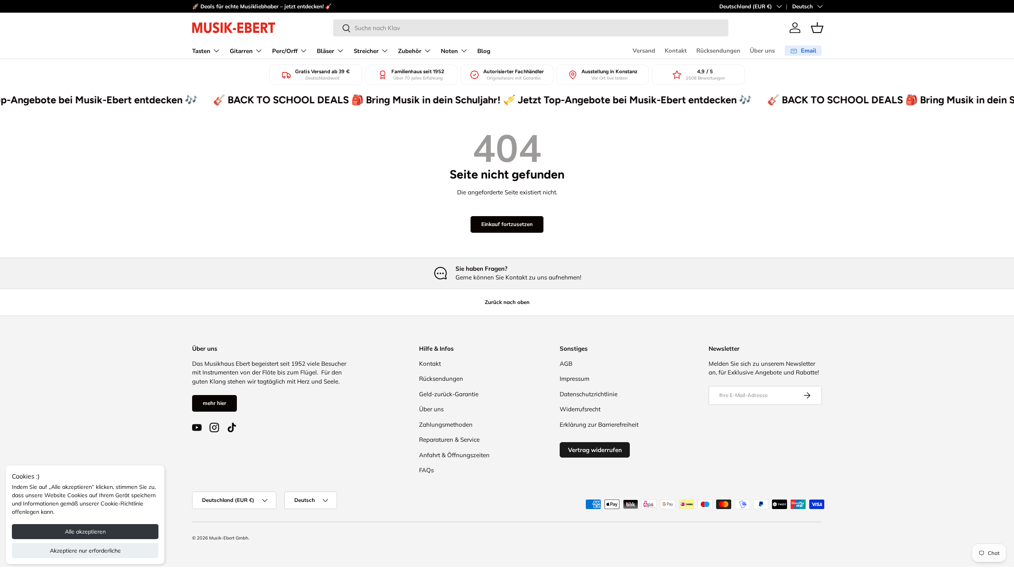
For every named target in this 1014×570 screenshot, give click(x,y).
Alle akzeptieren (85, 531)
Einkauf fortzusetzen (507, 224)
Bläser (325, 51)
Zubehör (409, 51)
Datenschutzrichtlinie (589, 394)
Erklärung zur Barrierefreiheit (599, 424)
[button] (817, 27)
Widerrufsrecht (580, 409)
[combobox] (530, 27)
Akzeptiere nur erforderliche (85, 550)
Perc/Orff (284, 51)
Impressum (574, 378)
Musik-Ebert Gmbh (228, 538)
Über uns (762, 51)
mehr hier (214, 403)
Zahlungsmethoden (446, 424)
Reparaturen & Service (449, 439)
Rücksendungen (718, 51)
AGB (566, 363)
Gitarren (241, 51)
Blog (483, 51)
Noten (449, 51)
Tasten (201, 51)
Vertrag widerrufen (595, 450)
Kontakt (676, 51)
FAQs (426, 470)
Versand (644, 51)
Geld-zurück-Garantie (448, 394)
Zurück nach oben (507, 302)
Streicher (366, 51)
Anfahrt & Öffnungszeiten (454, 455)
